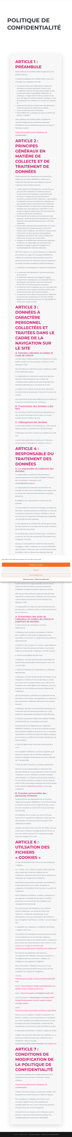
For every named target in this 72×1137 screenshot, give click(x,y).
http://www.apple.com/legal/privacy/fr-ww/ (37, 993)
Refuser (36, 570)
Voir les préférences (36, 575)
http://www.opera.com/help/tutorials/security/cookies (35, 1010)
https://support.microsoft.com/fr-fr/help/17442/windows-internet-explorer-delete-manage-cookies (35, 1000)
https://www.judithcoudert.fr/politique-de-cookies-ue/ (35, 948)
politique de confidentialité (50, 1134)
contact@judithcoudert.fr (25, 483)
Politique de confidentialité (42, 579)
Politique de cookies (28, 579)
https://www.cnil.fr (34, 786)
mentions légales (34, 1134)
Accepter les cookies (36, 565)
